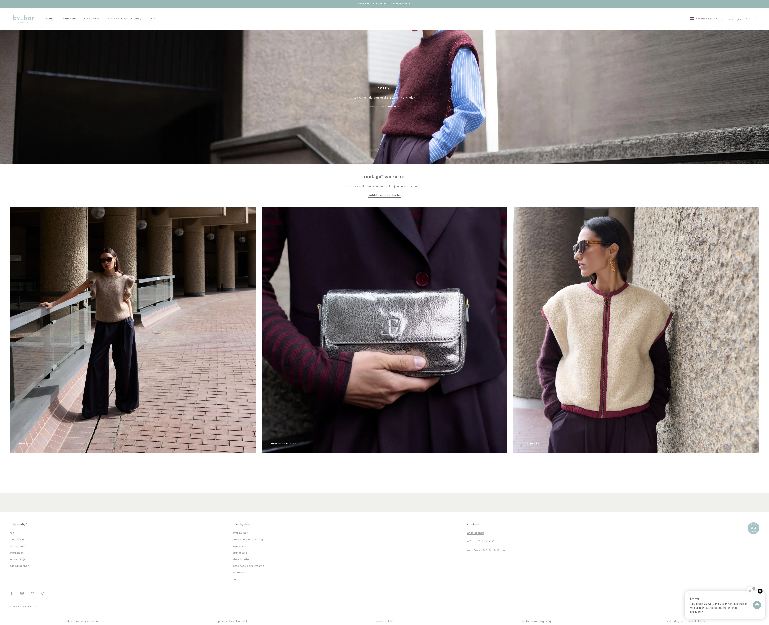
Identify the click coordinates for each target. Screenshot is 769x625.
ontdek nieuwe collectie (384, 195)
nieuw (50, 18)
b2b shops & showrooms (248, 566)
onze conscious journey (248, 539)
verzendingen (18, 559)
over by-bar (240, 533)
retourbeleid (384, 621)
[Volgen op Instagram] (22, 593)
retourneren (18, 546)
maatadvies (17, 539)
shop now (399, 4)
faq (12, 533)
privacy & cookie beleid (233, 621)
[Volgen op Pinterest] (32, 593)
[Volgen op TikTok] (43, 593)
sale (152, 18)
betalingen (17, 552)
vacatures (239, 572)
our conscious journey (124, 18)
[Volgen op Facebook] (12, 593)
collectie (69, 18)
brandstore (240, 552)
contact (238, 579)
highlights (92, 18)
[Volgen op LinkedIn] (53, 593)
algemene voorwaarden (82, 621)
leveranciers (240, 546)
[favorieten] (731, 19)
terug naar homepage (384, 106)
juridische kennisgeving (536, 621)
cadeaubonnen (19, 566)
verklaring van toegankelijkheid (686, 621)
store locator (241, 559)
